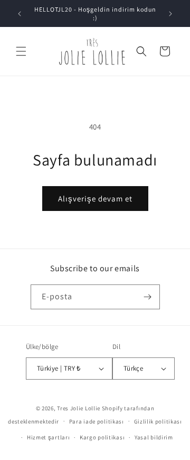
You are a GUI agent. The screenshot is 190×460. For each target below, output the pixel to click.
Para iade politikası (96, 421)
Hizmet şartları (48, 437)
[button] (21, 51)
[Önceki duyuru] (19, 13)
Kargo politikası (102, 437)
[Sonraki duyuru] (170, 13)
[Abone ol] (147, 296)
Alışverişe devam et (95, 199)
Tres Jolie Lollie (78, 408)
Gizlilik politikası (158, 421)
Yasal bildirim (154, 437)
